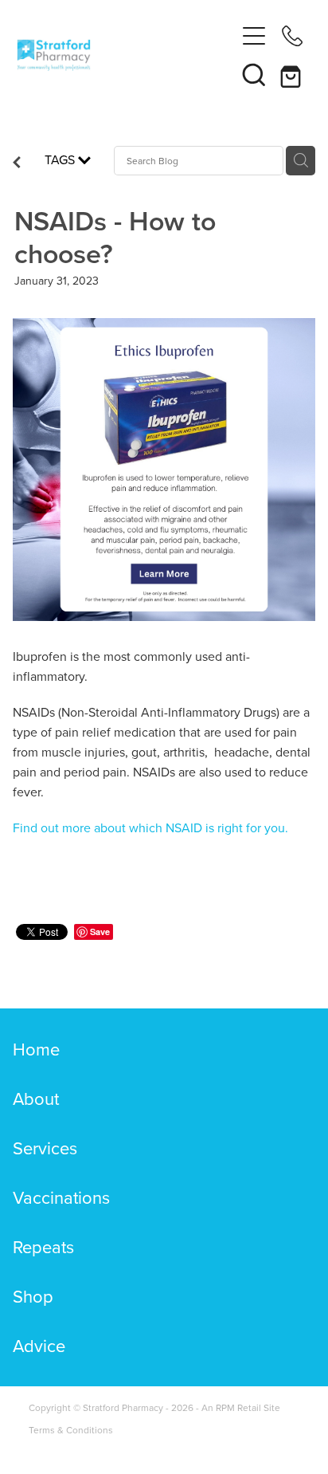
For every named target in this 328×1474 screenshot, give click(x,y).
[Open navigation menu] (254, 36)
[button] (254, 74)
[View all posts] (17, 163)
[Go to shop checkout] (292, 74)
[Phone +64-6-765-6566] (292, 36)
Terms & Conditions (71, 1430)
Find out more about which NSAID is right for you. (150, 827)
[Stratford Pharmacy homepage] (126, 55)
